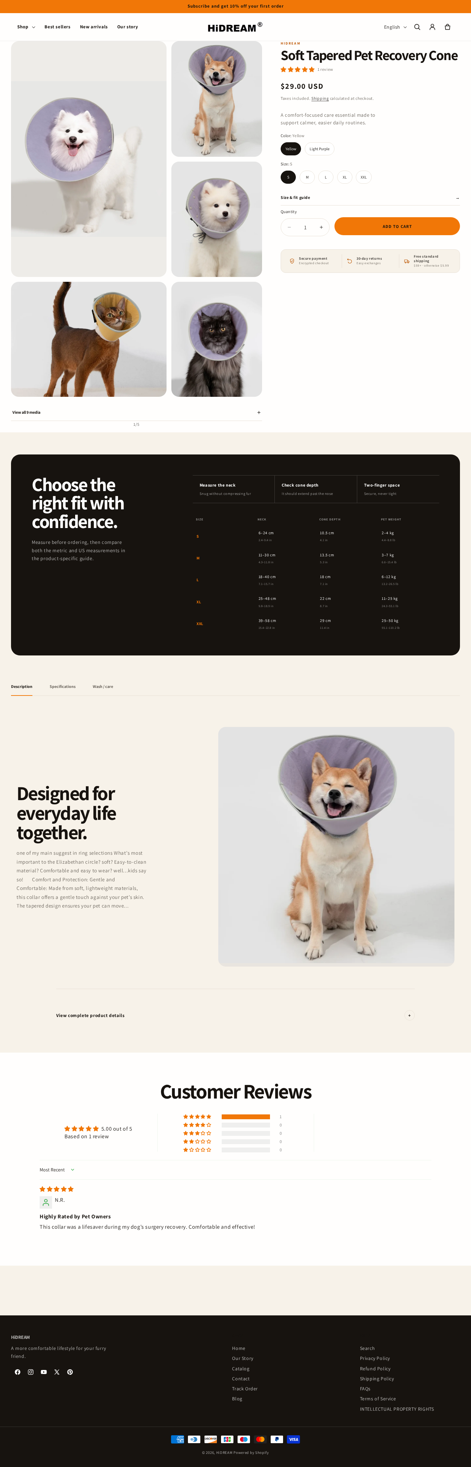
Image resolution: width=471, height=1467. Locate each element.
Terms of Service (378, 1399)
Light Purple (320, 148)
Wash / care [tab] (103, 686)
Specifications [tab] (63, 686)
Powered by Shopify (251, 1452)
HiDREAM (224, 1452)
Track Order (245, 1389)
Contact (241, 1378)
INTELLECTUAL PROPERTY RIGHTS (397, 1409)
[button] (26, 27)
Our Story (242, 1358)
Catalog (240, 1368)
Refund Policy (375, 1368)
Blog (237, 1399)
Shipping (320, 98)
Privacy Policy (375, 1358)
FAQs (365, 1389)
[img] (57, 1189)
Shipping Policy (377, 1378)
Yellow (290, 148)
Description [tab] (21, 686)
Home (238, 1348)
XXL (364, 177)
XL (345, 177)
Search (367, 1348)
